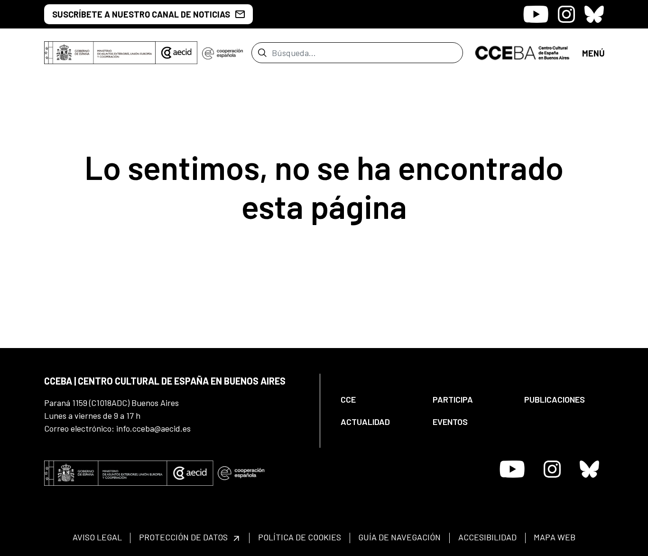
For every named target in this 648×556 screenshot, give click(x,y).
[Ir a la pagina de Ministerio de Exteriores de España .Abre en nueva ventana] (100, 52)
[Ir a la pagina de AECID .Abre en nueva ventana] (176, 52)
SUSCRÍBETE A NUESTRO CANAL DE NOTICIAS (141, 14)
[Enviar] (262, 52)
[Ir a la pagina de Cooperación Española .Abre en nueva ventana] (222, 52)
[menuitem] (378, 399)
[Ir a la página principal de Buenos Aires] (523, 52)
